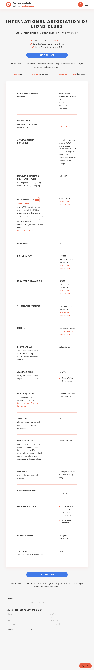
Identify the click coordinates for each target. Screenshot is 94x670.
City (8, 617)
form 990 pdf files (69, 63)
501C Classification (57, 624)
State (9, 621)
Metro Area (11, 624)
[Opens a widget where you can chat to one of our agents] (85, 666)
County (53, 617)
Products (10, 602)
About (21, 602)
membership (64, 124)
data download (64, 126)
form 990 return (23, 403)
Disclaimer (42, 602)
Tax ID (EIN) (54, 621)
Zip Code (53, 614)
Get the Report (47, 55)
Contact (31, 602)
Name (9, 614)
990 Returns (58, 41)
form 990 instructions (25, 230)
